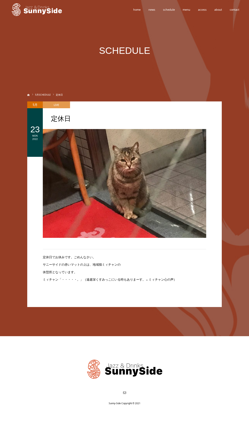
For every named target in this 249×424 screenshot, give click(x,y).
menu (186, 9)
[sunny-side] (37, 9)
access (202, 9)
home (137, 9)
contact (234, 9)
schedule (169, 9)
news (151, 9)
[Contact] (124, 392)
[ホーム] (28, 94)
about (218, 9)
